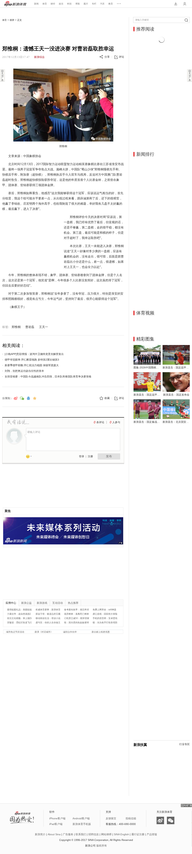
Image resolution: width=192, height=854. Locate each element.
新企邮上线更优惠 (101, 632)
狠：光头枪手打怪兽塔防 (105, 622)
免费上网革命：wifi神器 (104, 609)
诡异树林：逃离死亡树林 (76, 614)
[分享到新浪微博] (15, 398)
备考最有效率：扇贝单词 (76, 609)
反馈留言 (111, 818)
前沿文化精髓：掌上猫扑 (19, 618)
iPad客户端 (55, 824)
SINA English (121, 834)
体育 (44, 3)
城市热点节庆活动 (15, 632)
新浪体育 (15, 4)
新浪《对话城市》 (44, 632)
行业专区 (184, 744)
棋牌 (12, 20)
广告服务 (68, 834)
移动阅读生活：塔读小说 (48, 618)
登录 (81, 456)
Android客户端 (81, 818)
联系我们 (81, 834)
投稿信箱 (131, 818)
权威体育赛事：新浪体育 (48, 609)
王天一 (43, 327)
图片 (86, 3)
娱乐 (61, 3)
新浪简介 (40, 834)
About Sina (54, 834)
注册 (90, 456)
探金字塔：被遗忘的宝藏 (48, 614)
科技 (69, 3)
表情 (30, 457)
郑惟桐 (16, 327)
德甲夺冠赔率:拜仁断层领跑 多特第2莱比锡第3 (32, 359)
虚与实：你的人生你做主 (48, 622)
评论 (121, 56)
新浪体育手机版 (82, 824)
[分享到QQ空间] (35, 398)
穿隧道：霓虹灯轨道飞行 (19, 622)
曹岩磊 (29, 327)
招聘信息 (93, 834)
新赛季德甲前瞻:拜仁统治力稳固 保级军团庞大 (32, 365)
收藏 (107, 398)
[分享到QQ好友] (28, 398)
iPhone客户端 (57, 818)
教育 (110, 3)
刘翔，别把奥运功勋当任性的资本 (24, 370)
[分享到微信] (22, 398)
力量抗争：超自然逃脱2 (19, 614)
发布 (109, 456)
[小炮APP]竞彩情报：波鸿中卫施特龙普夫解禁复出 (34, 354)
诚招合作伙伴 (70, 632)
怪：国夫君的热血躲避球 (76, 622)
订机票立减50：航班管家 (76, 618)
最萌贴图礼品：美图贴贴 (19, 609)
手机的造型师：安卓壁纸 (105, 618)
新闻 (36, 3)
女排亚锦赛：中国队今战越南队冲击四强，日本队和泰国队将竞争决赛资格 (48, 376)
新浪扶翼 (140, 745)
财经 (53, 3)
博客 (77, 3)
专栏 (94, 3)
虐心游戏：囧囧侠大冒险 (105, 614)
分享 (107, 56)
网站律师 (106, 834)
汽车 (102, 3)
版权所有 (101, 845)
